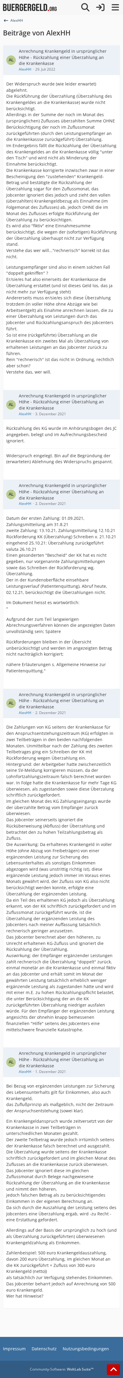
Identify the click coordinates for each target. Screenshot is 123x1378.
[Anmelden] (100, 7)
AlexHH (25, 69)
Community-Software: (61, 1369)
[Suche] (85, 7)
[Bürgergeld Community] (30, 7)
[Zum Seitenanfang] (113, 1369)
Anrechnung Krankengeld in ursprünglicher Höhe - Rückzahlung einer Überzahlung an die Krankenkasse (63, 57)
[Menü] (115, 7)
